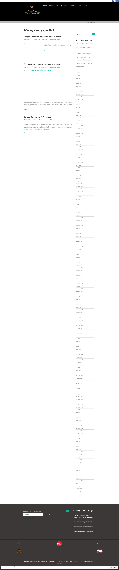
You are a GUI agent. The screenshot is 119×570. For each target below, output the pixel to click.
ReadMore (46, 50)
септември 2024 (79, 133)
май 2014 (78, 388)
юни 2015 (78, 365)
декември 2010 (79, 486)
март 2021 (78, 236)
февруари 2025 (79, 120)
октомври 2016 (79, 330)
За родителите (64, 5)
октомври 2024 (79, 131)
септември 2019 (79, 275)
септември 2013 (79, 407)
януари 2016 (79, 351)
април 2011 (78, 475)
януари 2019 (79, 286)
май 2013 (78, 415)
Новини (50, 5)
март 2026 (78, 86)
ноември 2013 (79, 401)
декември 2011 (79, 457)
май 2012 (78, 444)
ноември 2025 (79, 96)
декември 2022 (79, 186)
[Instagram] (116, 1)
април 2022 (78, 207)
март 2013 (78, 420)
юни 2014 (78, 386)
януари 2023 (79, 183)
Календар (79, 5)
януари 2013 (79, 425)
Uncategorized (54, 119)
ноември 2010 (79, 488)
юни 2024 (78, 138)
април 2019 (78, 278)
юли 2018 (78, 296)
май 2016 (78, 344)
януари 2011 (79, 483)
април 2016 (78, 346)
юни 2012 (78, 441)
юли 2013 (78, 409)
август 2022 (78, 196)
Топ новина (57, 39)
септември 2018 (79, 294)
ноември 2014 (79, 378)
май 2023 (78, 173)
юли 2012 (78, 438)
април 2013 (78, 417)
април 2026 (78, 83)
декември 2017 (79, 309)
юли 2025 (78, 107)
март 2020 (78, 259)
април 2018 (78, 304)
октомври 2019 (79, 273)
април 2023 (78, 175)
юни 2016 (78, 341)
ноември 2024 (79, 128)
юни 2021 (78, 228)
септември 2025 (79, 102)
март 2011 (78, 478)
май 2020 (78, 257)
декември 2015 (79, 354)
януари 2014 (79, 396)
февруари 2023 (79, 181)
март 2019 (78, 280)
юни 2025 (78, 109)
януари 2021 (79, 238)
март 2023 (78, 178)
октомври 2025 (79, 99)
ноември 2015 (79, 357)
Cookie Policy (24, 567)
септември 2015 (79, 362)
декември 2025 (79, 94)
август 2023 (78, 165)
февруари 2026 (79, 88)
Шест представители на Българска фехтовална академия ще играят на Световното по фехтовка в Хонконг (83, 59)
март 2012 (78, 449)
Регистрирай (28, 518)
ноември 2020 (79, 241)
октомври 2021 (79, 223)
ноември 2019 (79, 270)
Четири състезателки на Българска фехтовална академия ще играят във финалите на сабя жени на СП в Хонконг (84, 53)
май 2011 (78, 472)
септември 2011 (79, 462)
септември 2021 (79, 225)
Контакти (53, 11)
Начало (45, 5)
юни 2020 (78, 254)
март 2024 (78, 146)
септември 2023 (79, 162)
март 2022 (78, 209)
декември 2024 (79, 125)
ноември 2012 (79, 430)
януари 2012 (79, 454)
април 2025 (78, 115)
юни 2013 (78, 412)
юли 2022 (78, 199)
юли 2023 (78, 167)
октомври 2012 (79, 433)
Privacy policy (59, 563)
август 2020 (78, 249)
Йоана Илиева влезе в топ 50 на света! (42, 64)
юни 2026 (78, 78)
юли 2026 (78, 75)
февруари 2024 (79, 149)
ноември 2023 (79, 157)
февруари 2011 (79, 480)
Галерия (85, 5)
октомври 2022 (79, 191)
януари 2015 (79, 372)
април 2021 (78, 233)
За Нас (56, 5)
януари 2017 (79, 323)
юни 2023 (78, 170)
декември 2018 (79, 288)
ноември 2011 (79, 459)
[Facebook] (113, 1)
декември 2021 (79, 217)
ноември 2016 (79, 328)
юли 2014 (78, 383)
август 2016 (78, 336)
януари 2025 (79, 123)
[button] (32, 11)
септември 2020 (79, 246)
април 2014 (78, 391)
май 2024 (78, 141)
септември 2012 (79, 436)
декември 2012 (79, 428)
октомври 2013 (79, 404)
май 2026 (78, 81)
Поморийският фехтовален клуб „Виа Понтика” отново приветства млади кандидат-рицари (84, 65)
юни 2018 (78, 299)
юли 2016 (78, 338)
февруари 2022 (79, 212)
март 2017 (78, 317)
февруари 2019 (79, 283)
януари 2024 (79, 152)
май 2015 (78, 367)
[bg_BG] (58, 12)
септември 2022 (79, 194)
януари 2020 (79, 265)
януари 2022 (79, 215)
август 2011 (78, 465)
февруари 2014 (79, 394)
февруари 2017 (79, 320)
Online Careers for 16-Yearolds (37, 117)
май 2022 (78, 204)
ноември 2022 (79, 188)
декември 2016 (79, 325)
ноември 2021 (79, 220)
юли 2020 (78, 251)
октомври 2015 (79, 359)
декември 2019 (79, 267)
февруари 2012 (79, 451)
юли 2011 (78, 467)
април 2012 (78, 446)
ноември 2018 (79, 291)
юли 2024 (78, 136)
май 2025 (78, 112)
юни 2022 (78, 202)
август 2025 (78, 104)
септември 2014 (79, 380)
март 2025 (78, 117)
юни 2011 (78, 470)
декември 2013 (79, 399)
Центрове (72, 5)
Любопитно (45, 11)
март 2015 (78, 370)
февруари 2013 (79, 422)
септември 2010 (79, 491)
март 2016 (78, 349)
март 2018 (78, 307)
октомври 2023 (79, 159)
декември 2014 (79, 375)
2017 (89, 22)
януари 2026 (79, 91)
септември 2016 (79, 333)
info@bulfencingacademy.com (89, 561)
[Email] (118, 1)
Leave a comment (44, 39)
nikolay (35, 39)
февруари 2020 (79, 262)
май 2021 (78, 230)
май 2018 (78, 301)
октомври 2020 (79, 244)
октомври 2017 (79, 315)
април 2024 (78, 144)
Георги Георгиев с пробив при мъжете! (42, 36)
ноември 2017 (79, 312)
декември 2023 (79, 154)
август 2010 (78, 493)
